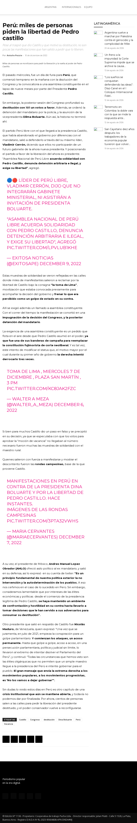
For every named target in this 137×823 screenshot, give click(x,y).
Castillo (22, 719)
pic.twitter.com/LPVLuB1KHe (42, 247)
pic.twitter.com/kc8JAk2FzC (41, 388)
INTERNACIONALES (71, 7)
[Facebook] (6, 739)
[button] (130, 7)
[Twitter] (14, 739)
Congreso (35, 719)
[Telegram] (38, 739)
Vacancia (8, 724)
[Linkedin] (30, 739)
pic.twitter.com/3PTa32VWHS (42, 520)
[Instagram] (13, 796)
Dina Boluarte (65, 719)
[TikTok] (22, 796)
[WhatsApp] (22, 739)
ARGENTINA (50, 7)
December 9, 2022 (60, 263)
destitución (49, 719)
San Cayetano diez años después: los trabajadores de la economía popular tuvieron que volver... (119, 137)
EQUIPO (88, 7)
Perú (78, 719)
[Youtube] (38, 796)
